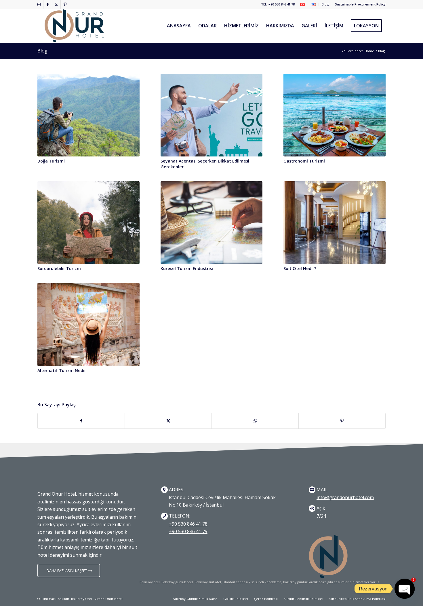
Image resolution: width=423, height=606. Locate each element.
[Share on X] (168, 420)
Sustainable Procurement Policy (360, 4)
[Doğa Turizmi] (88, 115)
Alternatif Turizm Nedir (61, 370)
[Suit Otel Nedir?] (334, 222)
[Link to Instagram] (39, 4)
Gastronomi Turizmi (304, 161)
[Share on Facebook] (81, 420)
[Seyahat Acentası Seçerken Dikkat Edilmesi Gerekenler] (212, 115)
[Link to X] (56, 4)
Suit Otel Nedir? (299, 268)
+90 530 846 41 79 (188, 531)
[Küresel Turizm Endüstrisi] (212, 222)
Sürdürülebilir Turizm (59, 268)
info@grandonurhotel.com (345, 497)
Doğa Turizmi (51, 161)
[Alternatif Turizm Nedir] (88, 324)
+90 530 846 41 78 (188, 524)
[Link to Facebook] (47, 4)
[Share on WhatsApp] (255, 420)
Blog (325, 4)
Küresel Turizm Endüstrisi (187, 268)
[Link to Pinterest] (65, 4)
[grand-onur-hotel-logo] (74, 26)
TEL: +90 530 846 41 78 (278, 4)
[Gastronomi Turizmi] (334, 115)
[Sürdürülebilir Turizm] (88, 222)
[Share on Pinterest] (342, 420)
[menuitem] (303, 4)
